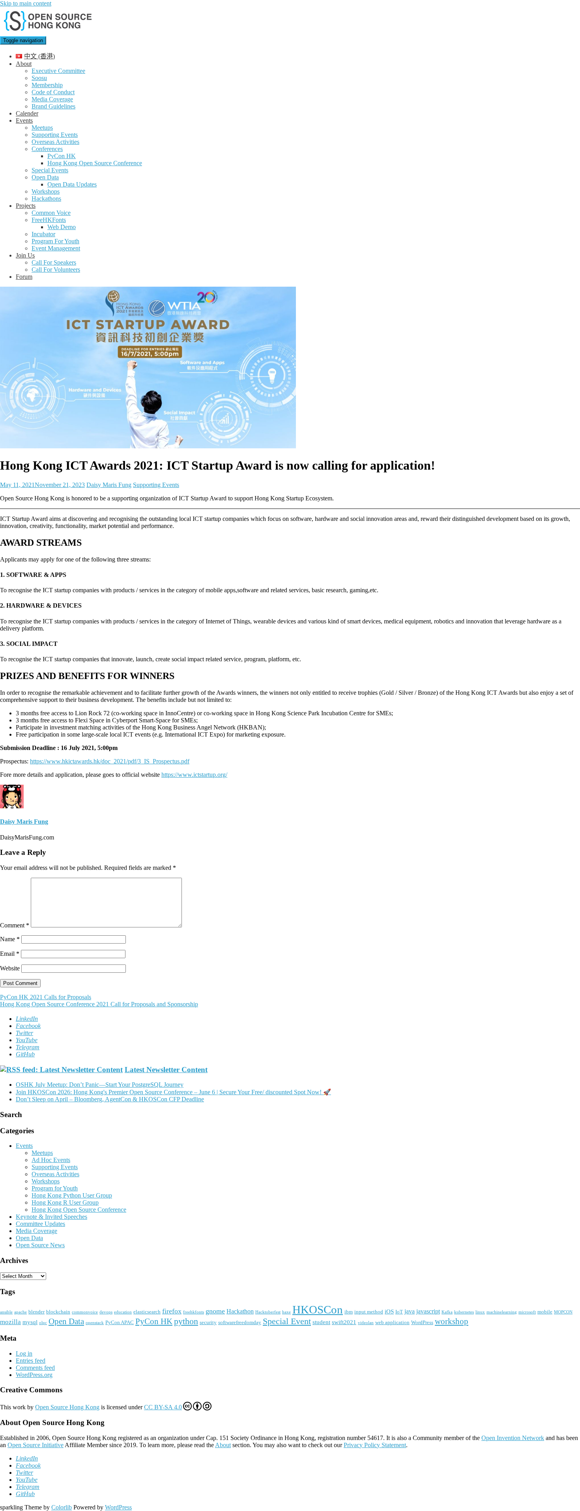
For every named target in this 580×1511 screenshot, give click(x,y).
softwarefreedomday (239, 1322)
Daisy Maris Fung (108, 484)
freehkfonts (193, 1312)
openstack (95, 1323)
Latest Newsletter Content (166, 1069)
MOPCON (563, 1312)
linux (480, 1312)
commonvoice (85, 1312)
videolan (366, 1323)
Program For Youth (55, 241)
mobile (544, 1312)
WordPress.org (34, 1374)
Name (10, 939)
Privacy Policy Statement (375, 1445)
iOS (389, 1311)
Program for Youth (55, 1188)
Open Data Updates (72, 184)
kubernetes (464, 1312)
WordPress (422, 1322)
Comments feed (35, 1367)
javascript (428, 1311)
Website (10, 968)
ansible (6, 1312)
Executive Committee (58, 70)
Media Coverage (52, 99)
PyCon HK (61, 156)
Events (24, 120)
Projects (26, 205)
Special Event (287, 1321)
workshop (451, 1321)
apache (20, 1312)
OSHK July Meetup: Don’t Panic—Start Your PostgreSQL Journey (99, 1084)
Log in (24, 1353)
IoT (399, 1312)
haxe (286, 1312)
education (123, 1312)
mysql (29, 1322)
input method (368, 1312)
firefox (171, 1311)
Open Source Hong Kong (67, 1407)
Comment (14, 925)
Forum (24, 276)
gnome (215, 1311)
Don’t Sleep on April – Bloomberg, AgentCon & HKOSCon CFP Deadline (110, 1099)
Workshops (46, 191)
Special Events (50, 170)
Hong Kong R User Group (65, 1202)
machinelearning (501, 1312)
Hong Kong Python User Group (72, 1195)
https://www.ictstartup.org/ (194, 774)
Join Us (25, 255)
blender (36, 1312)
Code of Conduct (53, 92)
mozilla (10, 1322)
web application (392, 1322)
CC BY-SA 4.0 (163, 1407)
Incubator (43, 234)
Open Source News (40, 1245)
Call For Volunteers (56, 269)
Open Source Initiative (35, 1445)
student (321, 1322)
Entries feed (30, 1360)
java (409, 1311)
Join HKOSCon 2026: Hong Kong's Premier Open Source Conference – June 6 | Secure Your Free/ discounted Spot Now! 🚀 (173, 1092)
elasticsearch (147, 1312)
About (24, 63)
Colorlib (61, 1507)
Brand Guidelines (53, 106)
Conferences (47, 149)
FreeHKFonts (49, 219)
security (208, 1322)
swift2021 (344, 1322)
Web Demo (61, 227)
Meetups (42, 127)
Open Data (45, 177)
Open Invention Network (512, 1438)
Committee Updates (40, 1223)
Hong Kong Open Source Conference (94, 163)
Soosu (39, 78)
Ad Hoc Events (51, 1160)
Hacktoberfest (268, 1312)
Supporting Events (55, 134)
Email (9, 953)
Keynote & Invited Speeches (51, 1216)
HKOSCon (317, 1309)
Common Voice (51, 212)
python (186, 1321)
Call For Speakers (54, 262)
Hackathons (46, 198)
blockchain (58, 1312)
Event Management (56, 248)
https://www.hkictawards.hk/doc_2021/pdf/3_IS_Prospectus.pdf (109, 761)
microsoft (527, 1312)
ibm (348, 1312)
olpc (43, 1323)
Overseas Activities (55, 141)
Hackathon (240, 1311)
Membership (47, 85)
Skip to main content (25, 3)
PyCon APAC (119, 1322)
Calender (27, 113)
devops (105, 1312)
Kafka (447, 1312)
